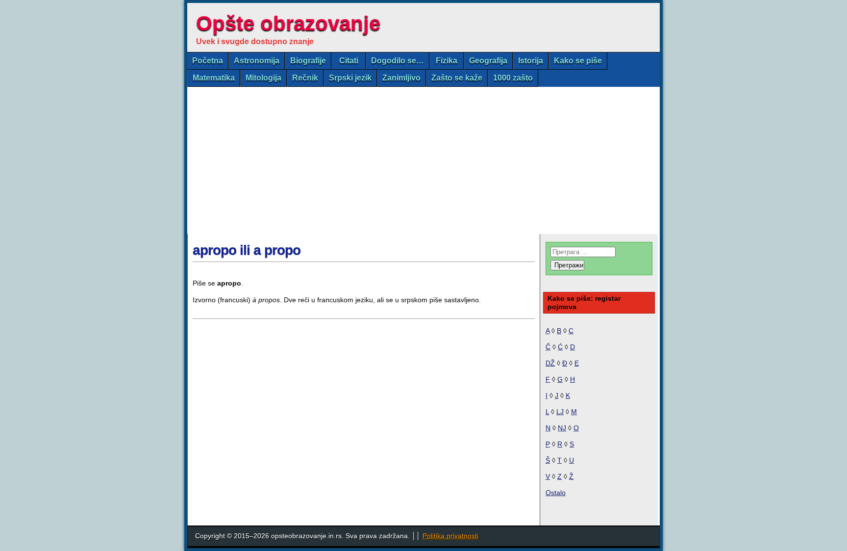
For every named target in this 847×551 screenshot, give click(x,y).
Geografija (488, 60)
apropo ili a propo (246, 250)
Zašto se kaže (456, 78)
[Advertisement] (423, 160)
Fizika (446, 60)
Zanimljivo (401, 78)
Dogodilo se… (397, 60)
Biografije (308, 60)
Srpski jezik (350, 78)
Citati (348, 60)
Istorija (530, 60)
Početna (207, 60)
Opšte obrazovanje (288, 23)
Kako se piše (578, 60)
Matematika (214, 78)
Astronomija (256, 60)
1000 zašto (513, 78)
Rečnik (305, 78)
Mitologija (263, 78)
